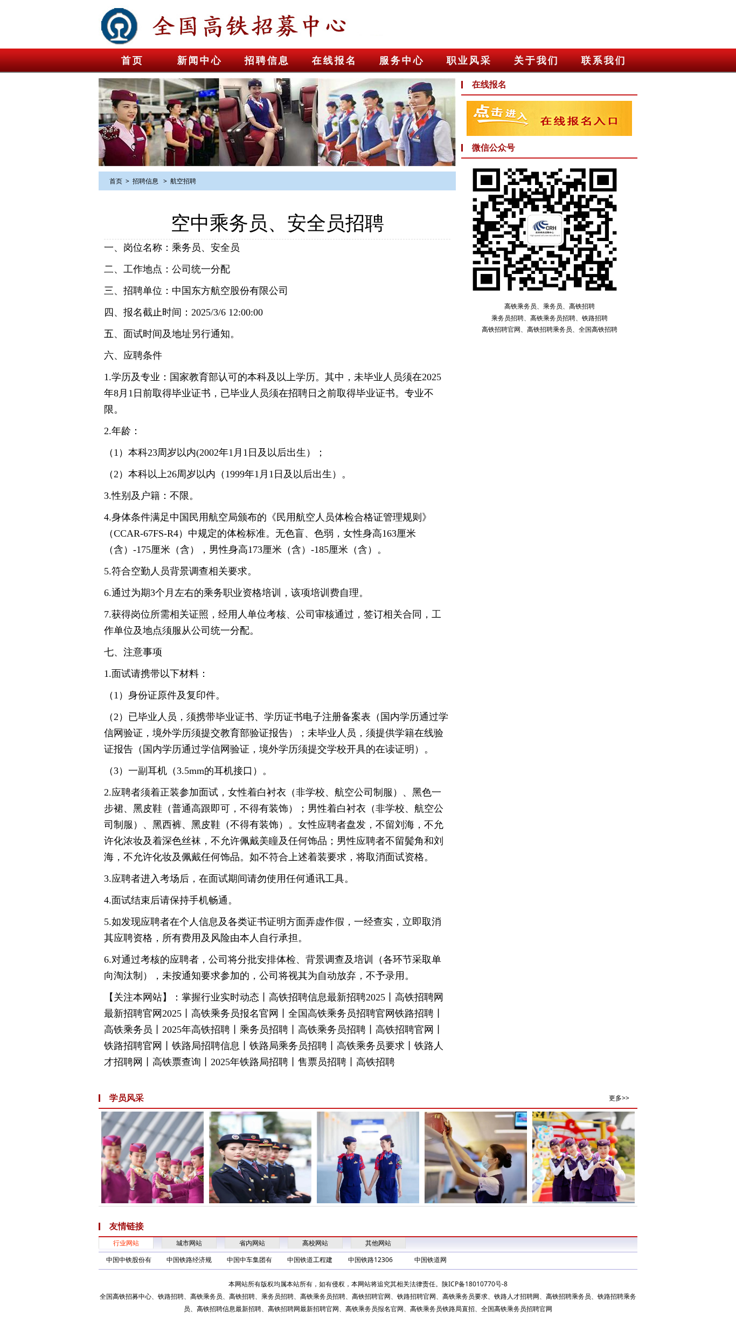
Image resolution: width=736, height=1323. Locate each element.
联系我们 (604, 60)
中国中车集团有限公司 (249, 1260)
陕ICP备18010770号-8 (475, 1283)
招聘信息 (267, 60)
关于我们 (536, 60)
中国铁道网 (430, 1259)
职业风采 (469, 60)
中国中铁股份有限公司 (128, 1260)
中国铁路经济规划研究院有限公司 (189, 1260)
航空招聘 (183, 181)
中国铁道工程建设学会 (309, 1260)
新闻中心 (200, 60)
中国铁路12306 (370, 1259)
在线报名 (334, 60)
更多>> (619, 1097)
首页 (132, 60)
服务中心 (402, 60)
